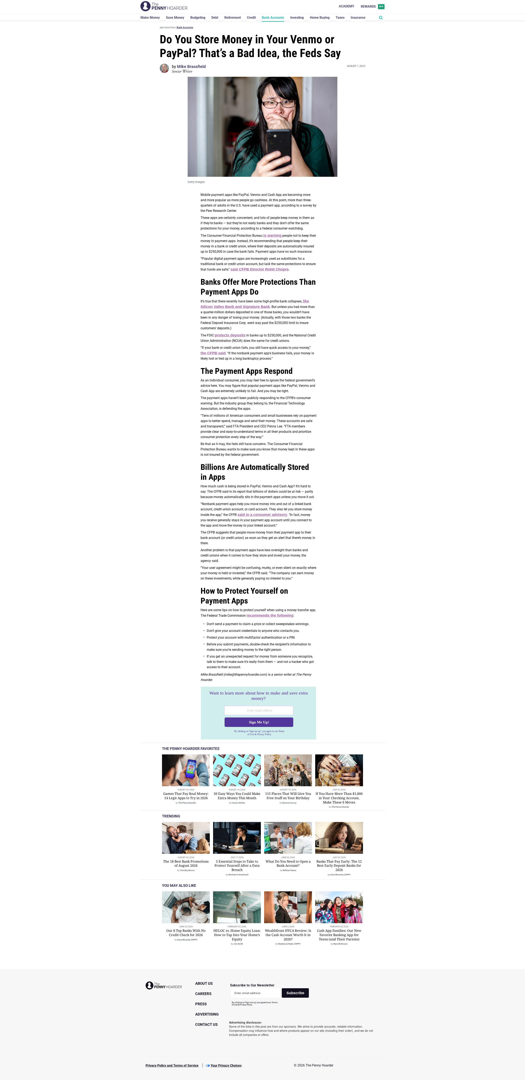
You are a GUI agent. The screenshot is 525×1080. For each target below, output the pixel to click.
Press (201, 1004)
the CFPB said (213, 353)
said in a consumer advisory (262, 515)
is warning (272, 235)
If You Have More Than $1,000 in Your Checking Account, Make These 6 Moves (339, 798)
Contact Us (206, 1024)
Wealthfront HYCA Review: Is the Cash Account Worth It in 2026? (288, 934)
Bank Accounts (273, 18)
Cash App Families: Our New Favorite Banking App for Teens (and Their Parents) (339, 934)
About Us (204, 983)
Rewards (372, 6)
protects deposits (230, 335)
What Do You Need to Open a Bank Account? (288, 863)
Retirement (232, 18)
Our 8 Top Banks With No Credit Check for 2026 (185, 932)
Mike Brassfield (191, 66)
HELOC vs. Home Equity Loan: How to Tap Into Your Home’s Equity (237, 934)
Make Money (150, 18)
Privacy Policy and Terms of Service (172, 1065)
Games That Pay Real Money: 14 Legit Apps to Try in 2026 (186, 795)
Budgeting (197, 18)
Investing (297, 18)
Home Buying (320, 18)
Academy (346, 6)
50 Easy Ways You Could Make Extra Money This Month (237, 795)
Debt (214, 18)
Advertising (207, 1014)
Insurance (358, 18)
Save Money (175, 18)
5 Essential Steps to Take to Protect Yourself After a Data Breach (237, 865)
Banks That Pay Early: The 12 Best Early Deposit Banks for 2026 (339, 865)
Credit (251, 18)
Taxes (340, 18)
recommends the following (270, 615)
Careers (203, 994)
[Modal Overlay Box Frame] (258, 713)
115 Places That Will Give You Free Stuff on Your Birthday (288, 795)
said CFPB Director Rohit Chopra (260, 269)
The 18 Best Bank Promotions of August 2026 (186, 863)
